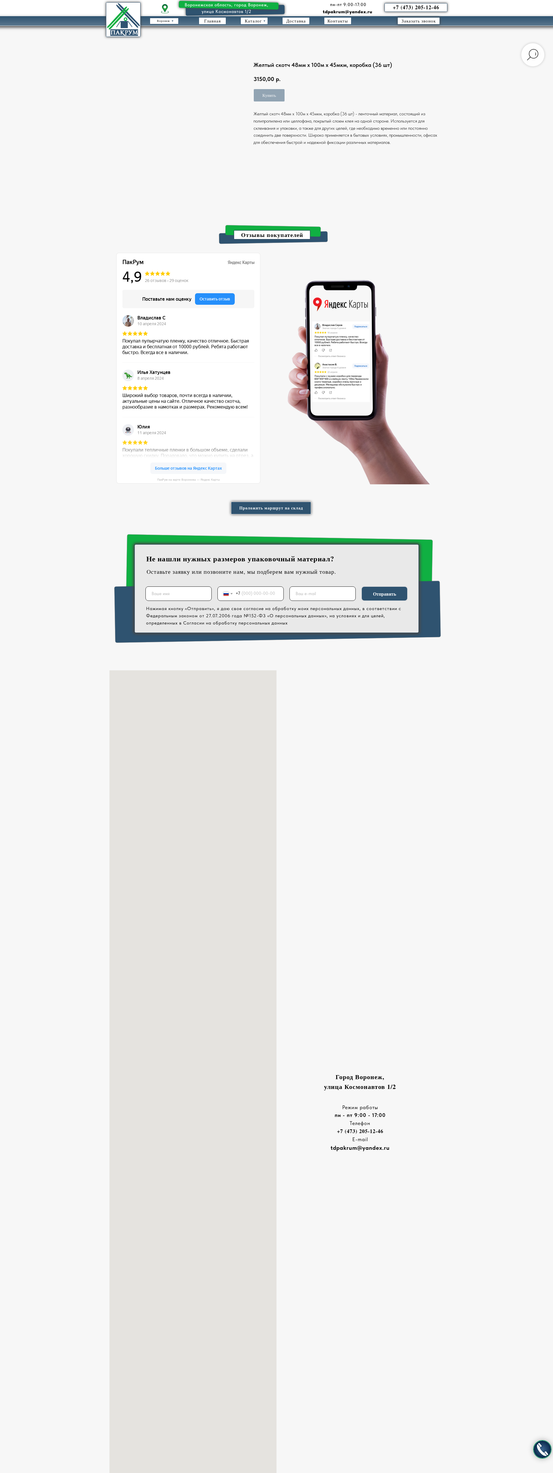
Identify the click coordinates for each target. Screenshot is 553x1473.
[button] (418, 21)
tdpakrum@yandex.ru (347, 11)
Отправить (384, 593)
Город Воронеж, (360, 1076)
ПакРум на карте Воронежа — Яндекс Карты (188, 479)
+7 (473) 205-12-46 (360, 1131)
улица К (336, 1086)
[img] (165, 9)
